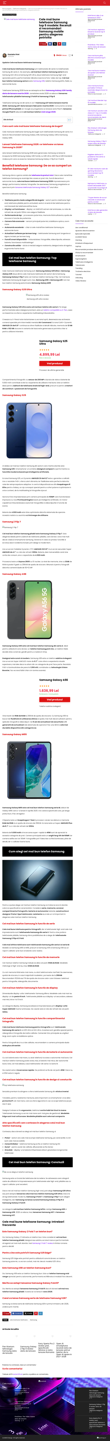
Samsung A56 (39, 81)
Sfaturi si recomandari (95, 94)
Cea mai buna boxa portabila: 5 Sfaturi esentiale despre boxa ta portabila (97, 89)
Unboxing (79, 277)
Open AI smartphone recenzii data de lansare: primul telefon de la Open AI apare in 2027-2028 (64, 1350)
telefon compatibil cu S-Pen (55, 310)
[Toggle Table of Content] (68, 120)
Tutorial (90, 160)
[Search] (104, 3)
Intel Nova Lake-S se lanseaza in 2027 (95, 16)
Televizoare (80, 265)
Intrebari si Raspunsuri (84, 243)
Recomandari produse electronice (95, 20)
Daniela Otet (13, 54)
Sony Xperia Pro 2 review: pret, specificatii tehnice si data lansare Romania (46, 1348)
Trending (78, 268)
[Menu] (4, 3)
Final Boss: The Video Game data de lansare (97, 46)
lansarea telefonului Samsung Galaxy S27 (32, 187)
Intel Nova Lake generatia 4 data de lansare (97, 211)
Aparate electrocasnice (95, 104)
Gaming (90, 49)
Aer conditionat (81, 227)
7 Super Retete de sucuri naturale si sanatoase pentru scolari (97, 199)
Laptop (90, 214)
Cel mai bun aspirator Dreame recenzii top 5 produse (96, 32)
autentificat (18, 1374)
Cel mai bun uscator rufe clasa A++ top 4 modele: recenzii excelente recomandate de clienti (97, 114)
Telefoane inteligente (19, 9)
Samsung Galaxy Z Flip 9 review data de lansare (28, 1348)
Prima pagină (6, 9)
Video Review (80, 281)
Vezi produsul (55, 363)
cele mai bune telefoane (19, 1320)
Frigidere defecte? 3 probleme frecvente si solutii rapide (96, 156)
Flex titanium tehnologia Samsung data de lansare (9, 1349)
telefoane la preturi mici (42, 175)
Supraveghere (81, 259)
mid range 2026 (48, 112)
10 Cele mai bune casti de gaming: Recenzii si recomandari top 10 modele (98, 172)
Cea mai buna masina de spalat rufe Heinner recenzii (96, 72)
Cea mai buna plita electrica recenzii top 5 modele (96, 57)
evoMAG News (81, 237)
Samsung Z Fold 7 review (42, 1243)
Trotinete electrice (82, 271)
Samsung (33, 1320)
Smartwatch (80, 256)
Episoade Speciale (82, 234)
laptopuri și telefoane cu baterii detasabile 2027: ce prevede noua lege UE (97, 185)
